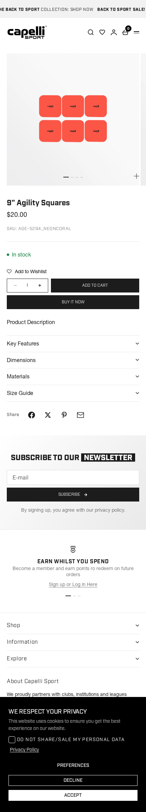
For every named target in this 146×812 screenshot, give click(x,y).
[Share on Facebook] (32, 415)
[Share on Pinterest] (64, 415)
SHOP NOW (78, 9)
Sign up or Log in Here (73, 584)
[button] (27, 271)
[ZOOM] (136, 176)
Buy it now (73, 302)
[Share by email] (80, 415)
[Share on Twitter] (48, 415)
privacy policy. (110, 510)
